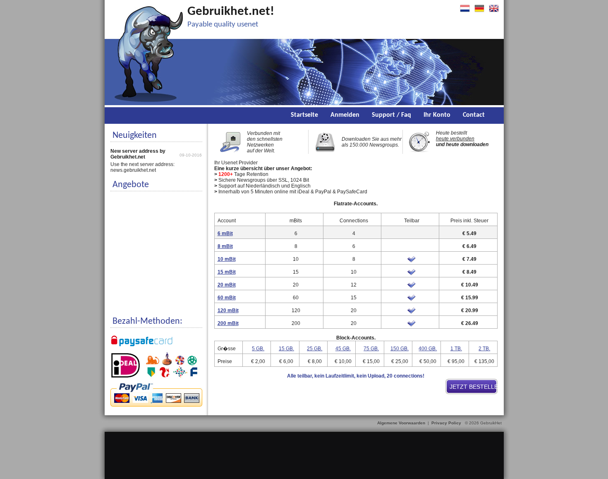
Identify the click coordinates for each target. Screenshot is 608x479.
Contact (474, 115)
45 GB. (343, 348)
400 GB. (428, 348)
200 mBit (228, 323)
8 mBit (225, 246)
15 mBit (227, 272)
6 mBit (225, 233)
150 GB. (399, 348)
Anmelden (344, 115)
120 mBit (228, 310)
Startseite (304, 115)
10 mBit (227, 259)
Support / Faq (391, 115)
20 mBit (227, 285)
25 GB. (314, 348)
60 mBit (227, 298)
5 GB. (258, 348)
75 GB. (371, 348)
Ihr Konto (437, 115)
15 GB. (286, 348)
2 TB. (484, 348)
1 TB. (456, 348)
